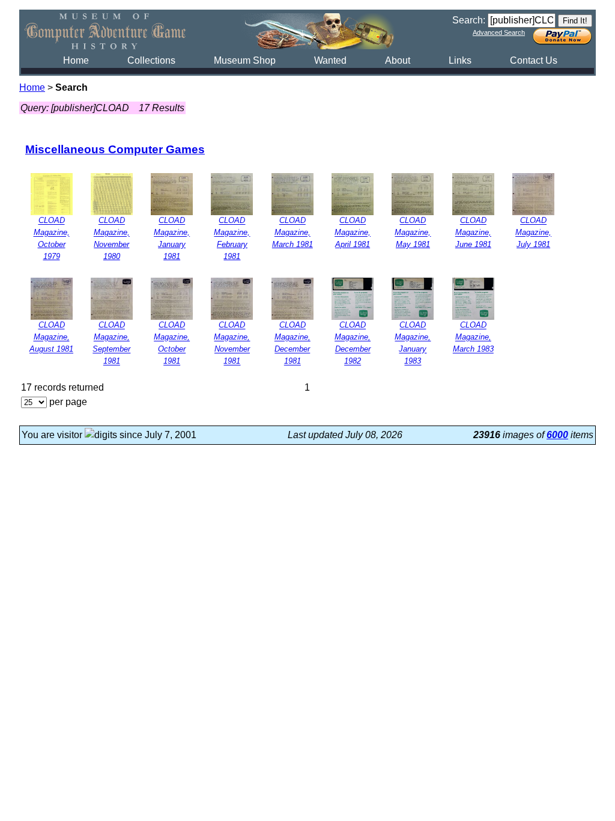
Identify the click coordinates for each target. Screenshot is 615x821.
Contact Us (533, 60)
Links (460, 60)
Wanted (330, 60)
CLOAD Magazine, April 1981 (353, 232)
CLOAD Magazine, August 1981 (51, 337)
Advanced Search (499, 32)
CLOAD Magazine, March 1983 (473, 337)
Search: (468, 20)
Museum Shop (245, 60)
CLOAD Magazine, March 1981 (292, 232)
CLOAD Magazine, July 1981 (533, 232)
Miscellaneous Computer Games (115, 149)
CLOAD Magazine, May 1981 (413, 232)
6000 (557, 435)
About (397, 60)
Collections (151, 60)
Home (76, 60)
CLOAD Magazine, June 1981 (473, 232)
